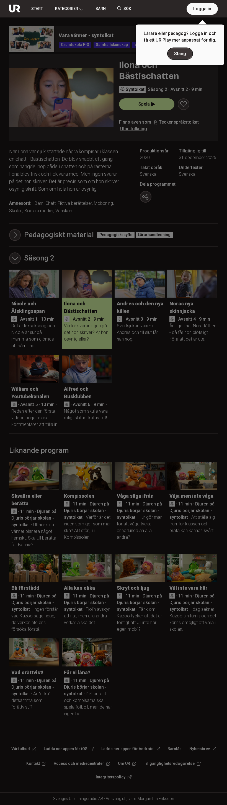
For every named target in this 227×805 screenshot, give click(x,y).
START (37, 8)
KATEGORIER (66, 8)
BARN (101, 8)
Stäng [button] (180, 53)
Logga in (202, 8)
